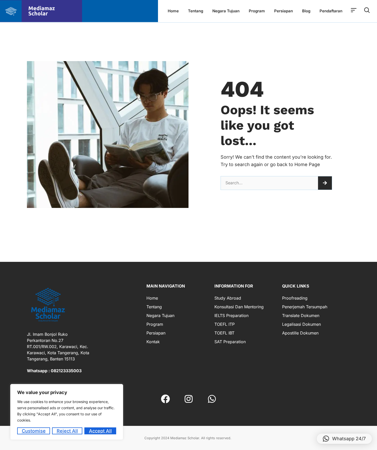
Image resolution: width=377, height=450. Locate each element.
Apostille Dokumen (300, 333)
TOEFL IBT (224, 333)
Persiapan (283, 10)
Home (173, 10)
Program (257, 10)
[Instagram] (188, 398)
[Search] (325, 183)
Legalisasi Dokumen (301, 324)
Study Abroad (227, 298)
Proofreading (294, 298)
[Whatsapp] (212, 398)
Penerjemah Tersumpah (304, 306)
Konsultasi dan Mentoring (239, 306)
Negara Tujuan (226, 10)
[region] (66, 412)
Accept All (100, 431)
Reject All (67, 431)
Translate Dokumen (300, 315)
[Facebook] (165, 398)
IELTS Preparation (231, 315)
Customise (34, 431)
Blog (306, 10)
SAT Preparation (230, 341)
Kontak (153, 341)
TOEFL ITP (224, 324)
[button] (344, 439)
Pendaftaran (331, 10)
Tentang (195, 10)
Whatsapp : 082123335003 (54, 370)
